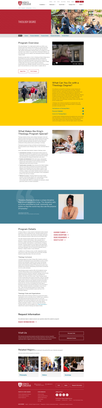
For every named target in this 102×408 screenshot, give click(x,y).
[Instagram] (60, 395)
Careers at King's (41, 394)
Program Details (44, 35)
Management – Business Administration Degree (49, 404)
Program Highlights (34, 35)
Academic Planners (60, 232)
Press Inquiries (40, 399)
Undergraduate (29, 8)
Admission (52, 4)
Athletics (50, 1)
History (44, 375)
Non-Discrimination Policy (78, 400)
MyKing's (68, 1)
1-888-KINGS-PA (49, 384)
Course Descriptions (60, 235)
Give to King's (63, 1)
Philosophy (23, 375)
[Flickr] (67, 395)
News (55, 1)
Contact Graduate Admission (23, 395)
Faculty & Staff (59, 240)
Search (73, 1)
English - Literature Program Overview (32, 404)
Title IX (70, 400)
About (81, 4)
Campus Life (72, 4)
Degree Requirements (60, 237)
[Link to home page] (24, 3)
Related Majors (65, 35)
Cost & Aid (61, 4)
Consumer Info (64, 400)
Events (58, 1)
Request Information (55, 35)
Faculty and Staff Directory (43, 395)
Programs (23, 8)
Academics (42, 4)
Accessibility (58, 400)
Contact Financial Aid (22, 397)
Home (19, 8)
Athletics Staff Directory (42, 397)
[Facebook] (57, 395)
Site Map (39, 401)
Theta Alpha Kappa (42, 304)
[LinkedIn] (63, 395)
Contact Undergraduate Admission (24, 394)
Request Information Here (26, 322)
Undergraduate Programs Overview (66, 404)
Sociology (68, 375)
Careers (26, 35)
